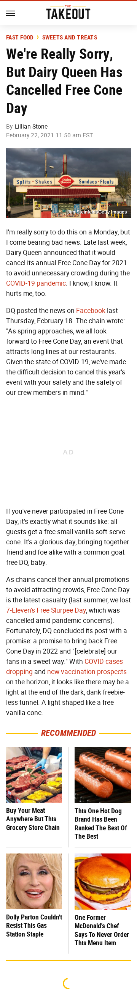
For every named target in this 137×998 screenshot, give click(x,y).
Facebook (90, 310)
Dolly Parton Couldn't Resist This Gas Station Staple (34, 925)
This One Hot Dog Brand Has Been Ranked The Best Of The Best (101, 824)
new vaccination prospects (87, 672)
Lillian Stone (31, 126)
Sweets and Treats (69, 38)
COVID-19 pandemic (36, 283)
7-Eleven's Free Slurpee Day (46, 610)
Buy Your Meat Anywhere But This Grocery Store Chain (33, 818)
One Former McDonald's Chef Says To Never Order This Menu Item (102, 930)
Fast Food (19, 38)
